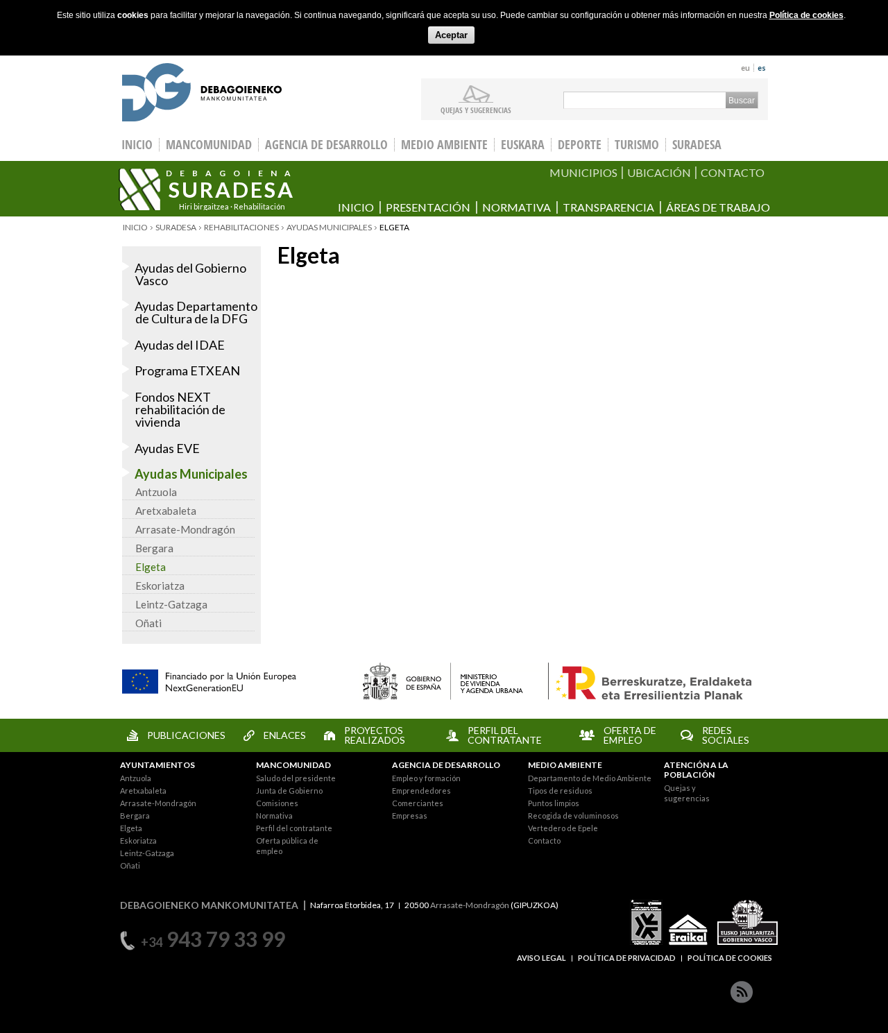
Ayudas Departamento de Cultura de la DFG (196, 312)
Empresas (409, 815)
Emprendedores (421, 790)
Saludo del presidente (296, 778)
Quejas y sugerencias (476, 109)
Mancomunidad (209, 144)
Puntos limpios (553, 803)
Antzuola (156, 492)
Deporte (579, 144)
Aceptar (451, 35)
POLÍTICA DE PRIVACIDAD (627, 957)
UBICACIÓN (659, 172)
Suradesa (697, 144)
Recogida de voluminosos (573, 815)
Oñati (148, 623)
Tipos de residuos (560, 790)
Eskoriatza (160, 585)
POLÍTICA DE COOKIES (730, 957)
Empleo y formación (426, 778)
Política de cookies (806, 15)
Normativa (516, 207)
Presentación (428, 207)
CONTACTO (733, 172)
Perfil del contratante (294, 828)
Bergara (154, 548)
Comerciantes (417, 803)
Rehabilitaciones (241, 227)
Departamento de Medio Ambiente (589, 778)
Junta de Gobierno (289, 790)
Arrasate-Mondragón (185, 529)
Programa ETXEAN (187, 370)
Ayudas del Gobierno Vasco (190, 274)
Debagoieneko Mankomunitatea (202, 94)
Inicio (356, 207)
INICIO (137, 144)
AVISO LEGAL (541, 957)
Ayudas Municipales (329, 227)
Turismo (637, 144)
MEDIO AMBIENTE (565, 765)
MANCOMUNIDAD (293, 765)
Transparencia (608, 207)
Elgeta (150, 567)
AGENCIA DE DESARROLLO (446, 765)
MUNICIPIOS (583, 172)
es (762, 67)
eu (745, 67)
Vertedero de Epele (563, 828)
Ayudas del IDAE (180, 344)
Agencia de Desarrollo (326, 144)
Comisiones (277, 803)
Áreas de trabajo (718, 207)
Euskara (523, 144)
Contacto (544, 840)
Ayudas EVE (167, 448)
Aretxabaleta (165, 510)
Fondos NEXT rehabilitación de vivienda (180, 409)
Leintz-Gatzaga (171, 604)
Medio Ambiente (444, 144)
